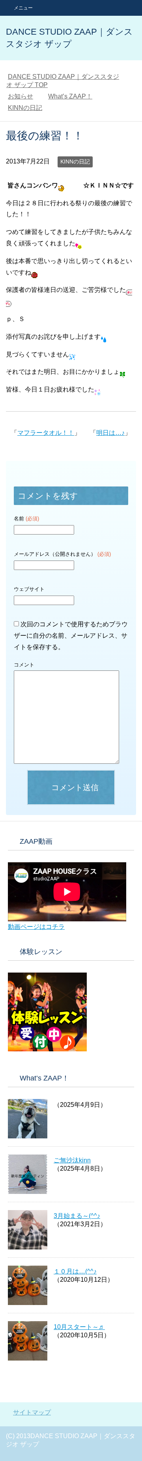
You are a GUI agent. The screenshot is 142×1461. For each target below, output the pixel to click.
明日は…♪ (110, 432)
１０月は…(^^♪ (75, 1271)
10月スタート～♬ (79, 1327)
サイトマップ (32, 1412)
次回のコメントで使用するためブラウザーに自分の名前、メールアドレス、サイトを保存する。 (71, 635)
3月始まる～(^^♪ (77, 1215)
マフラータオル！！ (45, 432)
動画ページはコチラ (36, 926)
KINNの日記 (75, 161)
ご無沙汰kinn (72, 1160)
